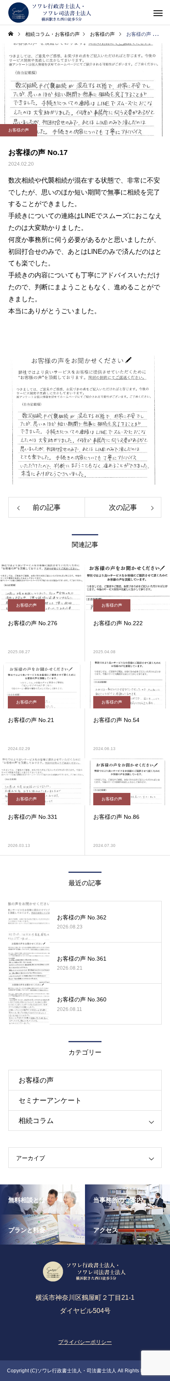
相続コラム (36, 1121)
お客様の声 (18, 130)
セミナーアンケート (50, 1100)
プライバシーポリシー (85, 1342)
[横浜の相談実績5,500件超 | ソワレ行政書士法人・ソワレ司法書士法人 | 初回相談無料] (50, 12)
